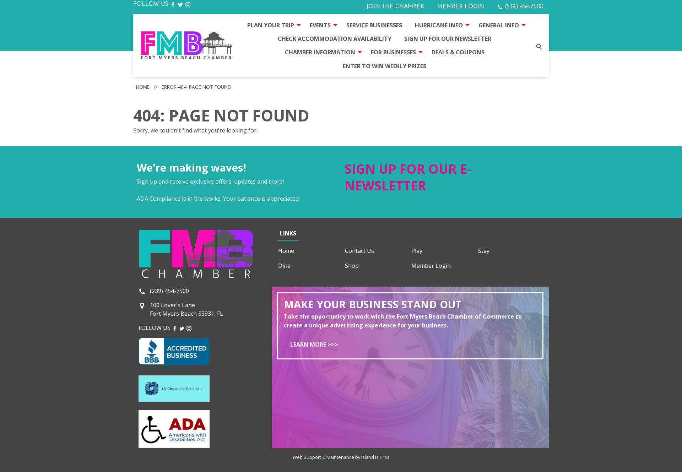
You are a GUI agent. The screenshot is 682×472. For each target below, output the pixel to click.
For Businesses (393, 52)
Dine (284, 266)
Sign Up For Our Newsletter (447, 39)
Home (143, 86)
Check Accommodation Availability (334, 39)
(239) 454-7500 (523, 7)
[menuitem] (272, 25)
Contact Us (359, 251)
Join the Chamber (395, 7)
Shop (352, 266)
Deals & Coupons (458, 52)
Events (320, 25)
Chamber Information (320, 52)
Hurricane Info (439, 25)
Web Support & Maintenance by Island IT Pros (341, 457)
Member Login (460, 7)
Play (416, 251)
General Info (498, 25)
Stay (483, 251)
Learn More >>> (314, 344)
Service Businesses (374, 25)
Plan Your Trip (270, 25)
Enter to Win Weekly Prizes (384, 66)
